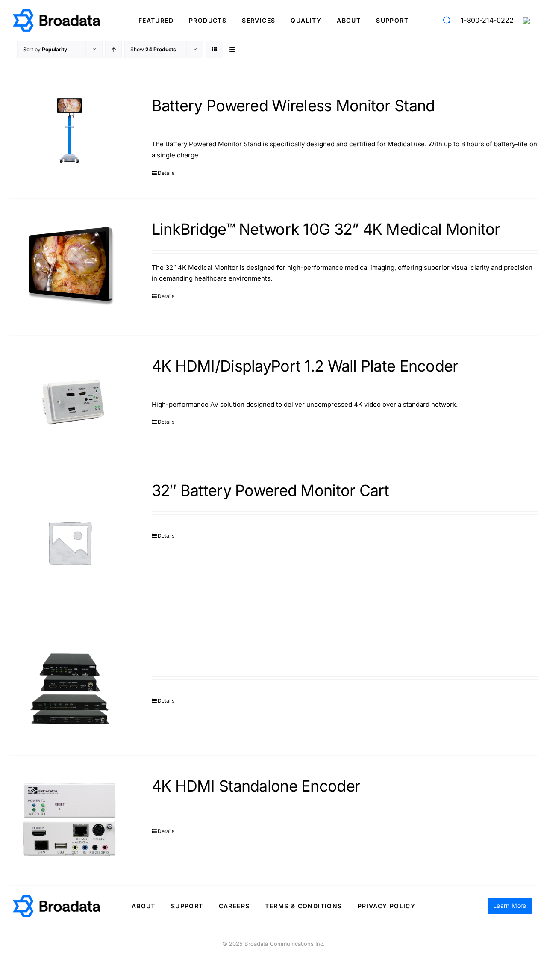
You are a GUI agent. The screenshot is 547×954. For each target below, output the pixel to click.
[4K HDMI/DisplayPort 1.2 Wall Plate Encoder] (69, 397)
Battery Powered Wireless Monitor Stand (293, 105)
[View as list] (231, 49)
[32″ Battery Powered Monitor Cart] (69, 542)
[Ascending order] (113, 49)
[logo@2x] (56, 12)
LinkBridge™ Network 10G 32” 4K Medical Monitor (326, 229)
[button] (447, 20)
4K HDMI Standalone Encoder (256, 786)
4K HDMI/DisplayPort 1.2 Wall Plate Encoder (305, 366)
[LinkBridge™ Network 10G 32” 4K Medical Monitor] (69, 267)
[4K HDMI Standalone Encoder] (69, 820)
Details (166, 173)
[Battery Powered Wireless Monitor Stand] (69, 131)
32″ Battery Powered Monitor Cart (270, 490)
